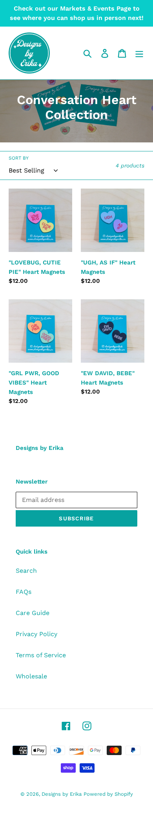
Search (26, 570)
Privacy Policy (36, 634)
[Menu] (139, 53)
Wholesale (31, 676)
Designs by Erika (62, 794)
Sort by (19, 158)
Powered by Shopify (108, 794)
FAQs (23, 591)
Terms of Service (41, 655)
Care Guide (32, 613)
